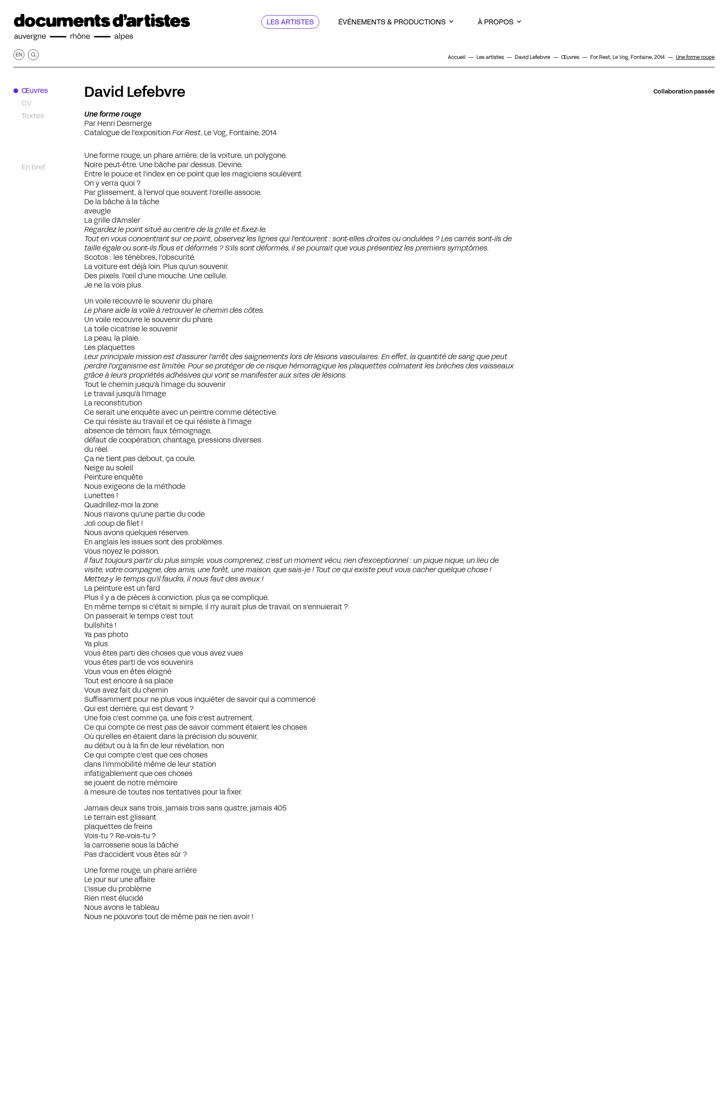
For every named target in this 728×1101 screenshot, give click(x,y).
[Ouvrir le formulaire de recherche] (33, 54)
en (19, 54)
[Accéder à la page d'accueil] (101, 27)
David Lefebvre (134, 92)
